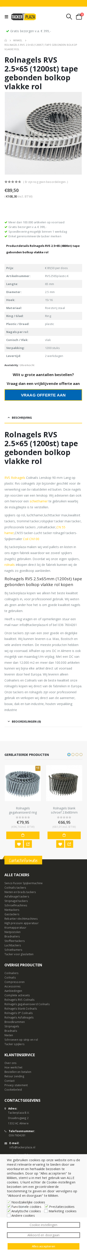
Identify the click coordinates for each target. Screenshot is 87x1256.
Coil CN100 (31, 539)
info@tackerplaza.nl (22, 1147)
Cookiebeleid (13, 1089)
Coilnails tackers (15, 887)
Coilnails (10, 977)
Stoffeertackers (14, 941)
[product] (30, 783)
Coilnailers (11, 973)
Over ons (10, 1063)
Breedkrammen (14, 1022)
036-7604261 (17, 1135)
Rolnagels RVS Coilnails (19, 999)
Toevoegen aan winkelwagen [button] (29, 835)
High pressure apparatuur (21, 923)
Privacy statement (16, 1085)
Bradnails (10, 1030)
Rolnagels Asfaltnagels (19, 1017)
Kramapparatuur (15, 927)
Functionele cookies (26, 1206)
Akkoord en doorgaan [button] (43, 1235)
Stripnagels (11, 1026)
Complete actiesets (17, 995)
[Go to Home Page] (5, 40)
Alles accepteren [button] (43, 1246)
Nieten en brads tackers (20, 892)
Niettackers (11, 909)
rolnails (9, 565)
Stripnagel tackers (16, 901)
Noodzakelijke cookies (28, 1202)
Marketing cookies (63, 1211)
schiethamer (39, 501)
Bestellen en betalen (17, 1072)
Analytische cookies (26, 1211)
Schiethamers (13, 949)
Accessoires (12, 986)
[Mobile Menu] (7, 16)
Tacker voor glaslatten (18, 954)
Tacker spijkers (14, 1044)
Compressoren (14, 982)
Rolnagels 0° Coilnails (18, 1013)
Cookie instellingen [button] (44, 1225)
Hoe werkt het (13, 1067)
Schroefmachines (15, 905)
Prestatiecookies (62, 1206)
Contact (9, 1080)
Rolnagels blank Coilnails (20, 1008)
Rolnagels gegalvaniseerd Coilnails (27, 1004)
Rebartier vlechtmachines (21, 918)
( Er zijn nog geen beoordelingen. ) (45, 182)
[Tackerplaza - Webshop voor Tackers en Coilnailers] (23, 16)
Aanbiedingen (13, 991)
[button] (69, 754)
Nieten (8, 1035)
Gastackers (11, 914)
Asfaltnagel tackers (16, 896)
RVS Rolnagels (14, 477)
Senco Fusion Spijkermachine (23, 883)
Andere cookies (23, 1215)
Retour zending (14, 1076)
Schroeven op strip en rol (21, 1039)
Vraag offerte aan (43, 395)
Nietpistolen (12, 932)
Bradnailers (12, 936)
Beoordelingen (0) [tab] (26, 721)
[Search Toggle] (69, 17)
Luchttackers (12, 945)
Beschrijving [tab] (22, 418)
